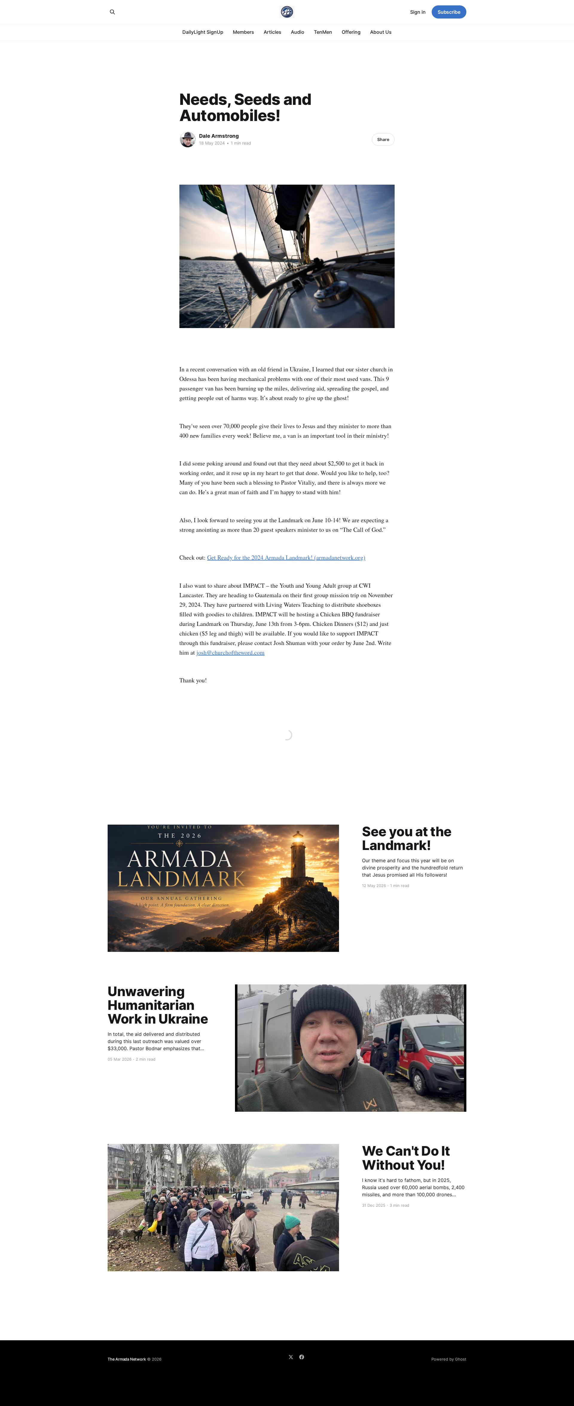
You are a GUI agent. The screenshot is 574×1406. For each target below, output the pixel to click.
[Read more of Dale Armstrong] (187, 139)
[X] (290, 1357)
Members (243, 32)
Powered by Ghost (448, 1359)
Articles (272, 32)
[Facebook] (301, 1357)
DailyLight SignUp (202, 32)
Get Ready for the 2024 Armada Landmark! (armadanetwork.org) (286, 557)
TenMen (323, 32)
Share (383, 139)
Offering (351, 32)
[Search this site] (112, 12)
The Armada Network (127, 1359)
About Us (381, 32)
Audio (297, 32)
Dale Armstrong (219, 136)
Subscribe (449, 12)
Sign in (418, 12)
